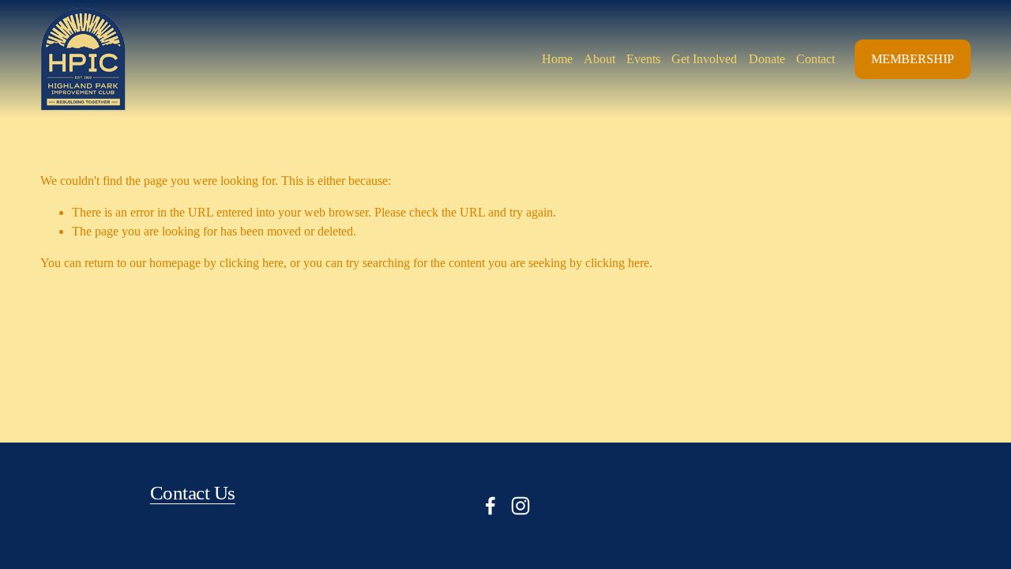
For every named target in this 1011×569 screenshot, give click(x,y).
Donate (767, 59)
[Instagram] (520, 505)
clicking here (252, 262)
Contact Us (192, 492)
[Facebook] (490, 505)
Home (557, 59)
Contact (815, 59)
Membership (912, 59)
